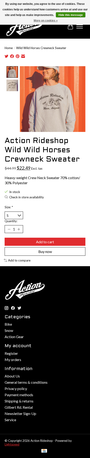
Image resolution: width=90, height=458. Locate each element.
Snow (9, 330)
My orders (13, 359)
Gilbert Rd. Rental (19, 407)
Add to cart (45, 242)
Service (10, 419)
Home (9, 48)
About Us (12, 376)
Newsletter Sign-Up (20, 413)
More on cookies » (46, 20)
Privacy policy (16, 388)
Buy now (45, 251)
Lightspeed (12, 444)
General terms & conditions (26, 382)
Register (11, 353)
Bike (8, 324)
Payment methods (19, 395)
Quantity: (11, 221)
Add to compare (19, 260)
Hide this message (70, 15)
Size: (9, 207)
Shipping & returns (19, 401)
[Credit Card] (44, 451)
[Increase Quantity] (19, 229)
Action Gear (14, 336)
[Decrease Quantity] (9, 229)
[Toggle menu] (79, 26)
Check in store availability (26, 197)
